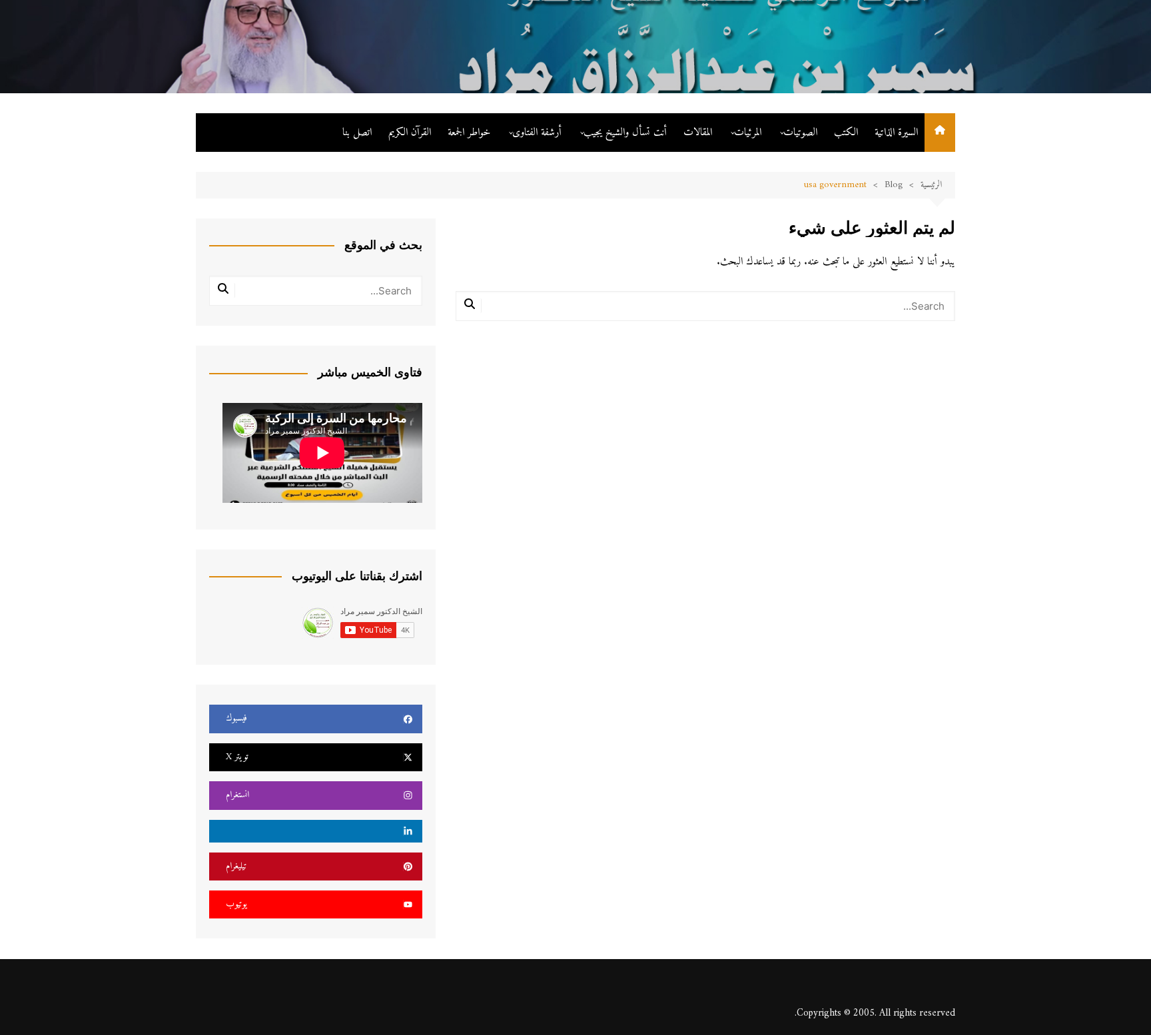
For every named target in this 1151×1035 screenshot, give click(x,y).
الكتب (846, 132)
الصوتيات (800, 132)
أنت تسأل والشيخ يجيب (625, 132)
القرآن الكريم (409, 132)
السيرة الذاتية (896, 132)
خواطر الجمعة (469, 132)
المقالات (697, 132)
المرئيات (747, 132)
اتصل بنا (357, 132)
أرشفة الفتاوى (537, 132)
